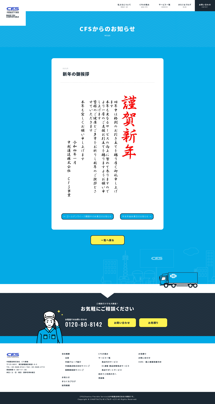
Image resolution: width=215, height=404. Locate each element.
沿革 (67, 358)
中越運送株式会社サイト (76, 366)
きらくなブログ (184, 5)
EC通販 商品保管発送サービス (115, 366)
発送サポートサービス (112, 370)
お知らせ (66, 377)
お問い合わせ (205, 5)
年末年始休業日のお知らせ (135, 216)
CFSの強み (144, 5)
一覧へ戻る (107, 240)
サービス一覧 (164, 5)
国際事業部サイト (73, 370)
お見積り (153, 322)
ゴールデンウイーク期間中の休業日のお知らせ (89, 216)
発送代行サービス (110, 362)
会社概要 (66, 354)
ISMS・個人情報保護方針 (150, 362)
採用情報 (66, 385)
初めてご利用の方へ (107, 374)
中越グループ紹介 (73, 362)
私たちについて (124, 5)
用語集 (101, 378)
